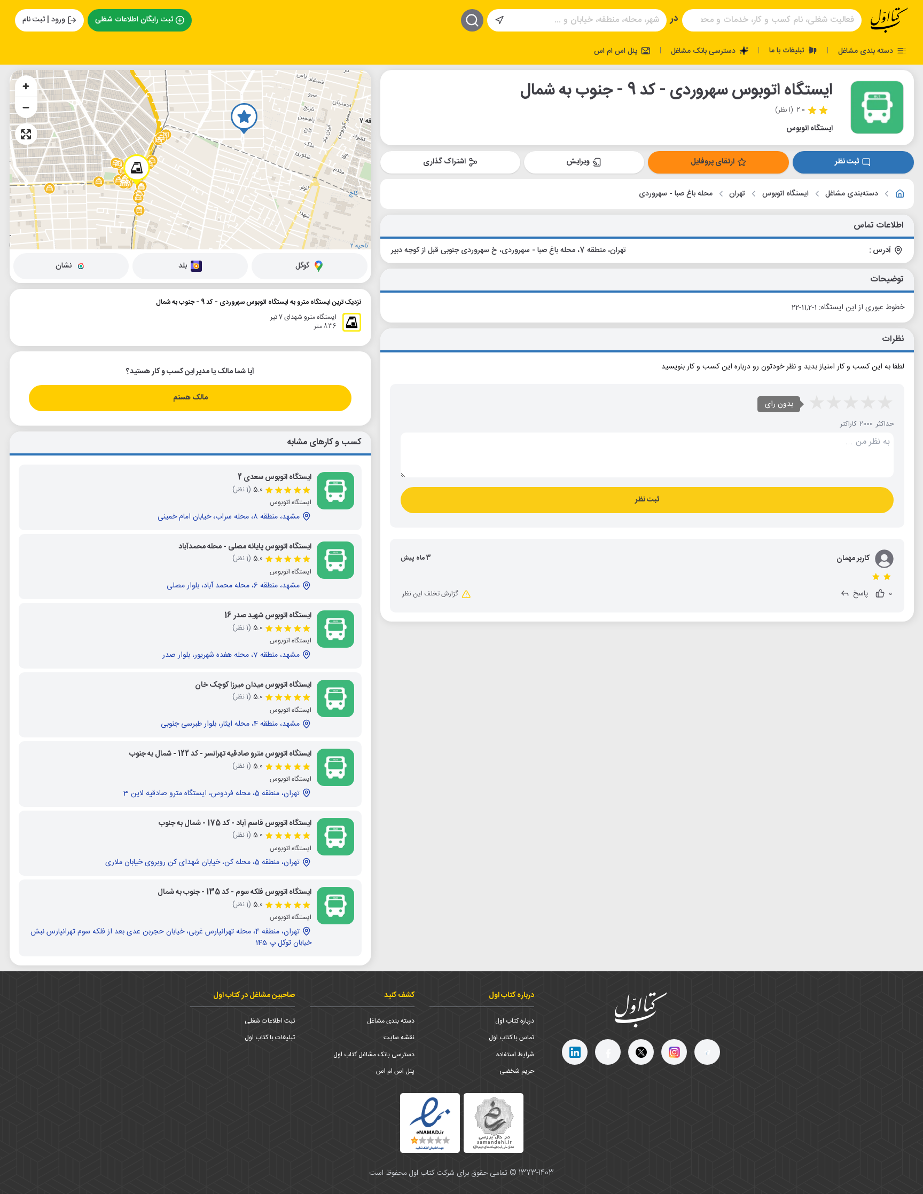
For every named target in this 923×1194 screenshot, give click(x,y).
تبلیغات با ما (788, 50)
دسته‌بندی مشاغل (851, 194)
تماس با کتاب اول (511, 1037)
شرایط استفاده (515, 1054)
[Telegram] (707, 1052)
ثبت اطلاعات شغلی (270, 1021)
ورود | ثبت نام (43, 19)
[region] (190, 159)
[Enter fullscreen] (26, 134)
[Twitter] (641, 1052)
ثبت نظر (847, 161)
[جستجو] (472, 20)
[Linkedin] (575, 1052)
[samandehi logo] (493, 1123)
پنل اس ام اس (616, 50)
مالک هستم (190, 397)
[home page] (889, 20)
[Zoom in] (26, 86)
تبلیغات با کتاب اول (270, 1037)
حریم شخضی (516, 1071)
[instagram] (674, 1052)
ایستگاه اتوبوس (785, 194)
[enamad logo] (430, 1123)
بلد (182, 266)
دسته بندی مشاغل (866, 50)
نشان (64, 266)
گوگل (302, 266)
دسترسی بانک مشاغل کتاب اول (373, 1054)
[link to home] (900, 194)
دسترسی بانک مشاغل (704, 50)
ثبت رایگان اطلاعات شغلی (134, 19)
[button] (244, 118)
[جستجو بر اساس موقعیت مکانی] (499, 20)
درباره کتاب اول (514, 1021)
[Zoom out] (26, 107)
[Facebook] (608, 1052)
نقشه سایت (399, 1037)
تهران (737, 194)
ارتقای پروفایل (712, 161)
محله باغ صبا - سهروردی (676, 194)
